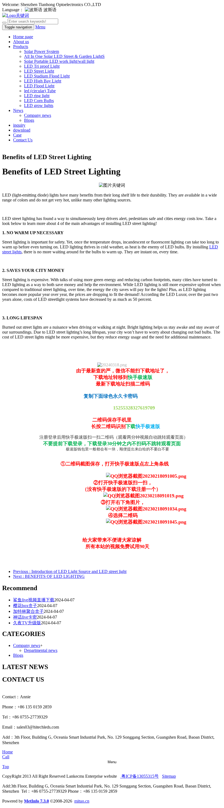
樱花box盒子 (25, 605)
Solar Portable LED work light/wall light (59, 61)
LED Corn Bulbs (39, 100)
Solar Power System (41, 51)
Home (7, 752)
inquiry (19, 125)
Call (5, 756)
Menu (40, 27)
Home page (23, 36)
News (18, 110)
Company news (37, 115)
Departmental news (40, 650)
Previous (69, 571)
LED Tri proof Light (42, 66)
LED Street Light (39, 71)
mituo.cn (81, 801)
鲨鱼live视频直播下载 (33, 600)
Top (5, 766)
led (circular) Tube (40, 90)
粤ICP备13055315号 (139, 776)
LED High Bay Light (42, 81)
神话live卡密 (25, 617)
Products (20, 46)
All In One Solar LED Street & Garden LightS (64, 56)
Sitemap (169, 776)
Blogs (29, 120)
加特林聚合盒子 (28, 611)
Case (17, 135)
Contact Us (23, 140)
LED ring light (36, 95)
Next (49, 576)
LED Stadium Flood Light (47, 76)
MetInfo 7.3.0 (36, 801)
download (21, 130)
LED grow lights (38, 105)
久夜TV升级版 (27, 622)
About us (21, 41)
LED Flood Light (39, 86)
